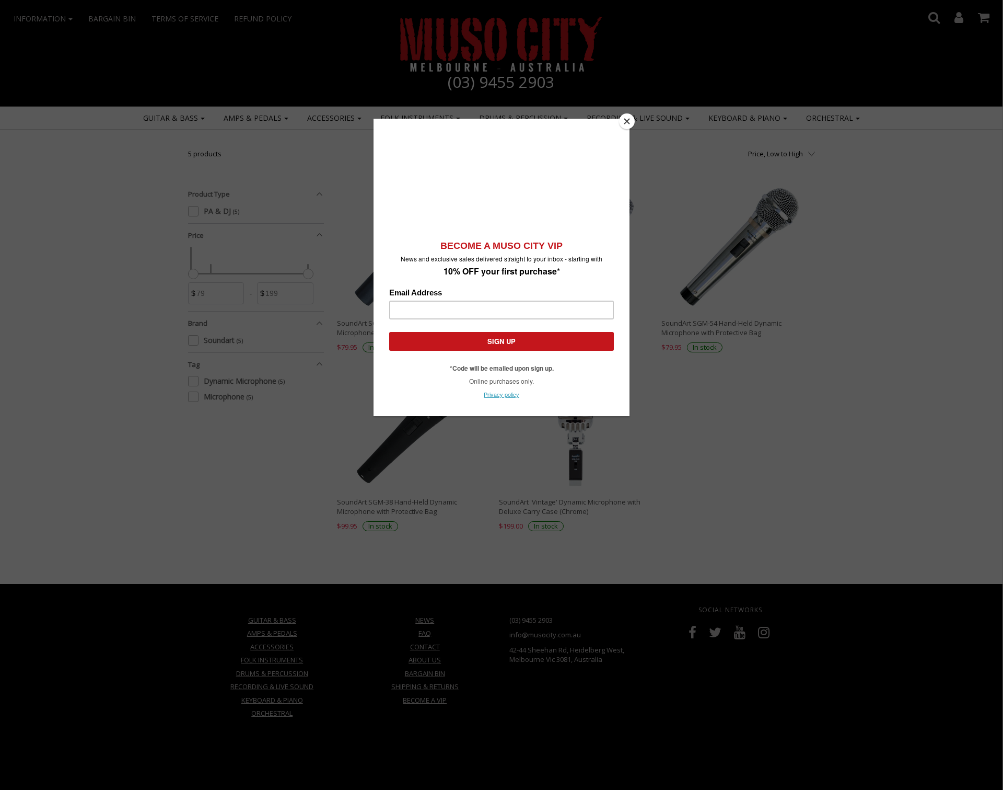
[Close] (627, 121)
